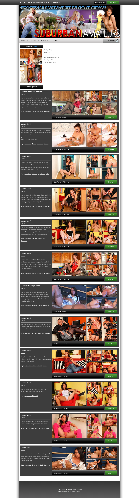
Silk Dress (47, 111)
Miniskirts (24, 241)
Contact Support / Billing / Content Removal (70, 489)
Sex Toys (40, 111)
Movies (55, 40)
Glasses (27, 333)
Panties (34, 111)
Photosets (44, 40)
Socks (45, 366)
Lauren (23, 94)
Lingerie (42, 206)
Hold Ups (42, 238)
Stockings (47, 273)
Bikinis (34, 144)
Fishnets (34, 174)
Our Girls (33, 40)
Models (28, 46)
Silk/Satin (46, 305)
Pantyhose (41, 428)
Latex (47, 174)
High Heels (41, 174)
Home (23, 40)
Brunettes (28, 111)
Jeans (34, 366)
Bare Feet (28, 144)
